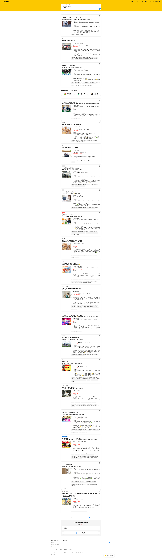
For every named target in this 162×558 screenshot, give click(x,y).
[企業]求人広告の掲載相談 (79, 552)
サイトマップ (61, 552)
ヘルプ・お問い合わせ (54, 552)
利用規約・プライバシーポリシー (69, 552)
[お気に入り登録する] (99, 16)
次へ (90, 517)
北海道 (57, 549)
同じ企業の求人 (64, 488)
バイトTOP (53, 549)
